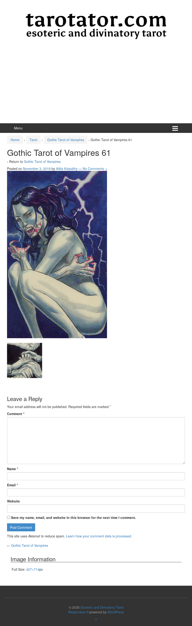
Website (13, 501)
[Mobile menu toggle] (175, 128)
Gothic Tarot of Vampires (65, 139)
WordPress (115, 612)
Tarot (33, 139)
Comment (15, 413)
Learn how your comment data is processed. (99, 536)
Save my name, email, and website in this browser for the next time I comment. (73, 517)
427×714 (32, 569)
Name (12, 468)
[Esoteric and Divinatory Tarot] (96, 25)
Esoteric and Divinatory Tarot (102, 607)
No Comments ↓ (95, 168)
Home (15, 139)
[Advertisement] (96, 88)
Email (12, 485)
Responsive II (78, 612)
